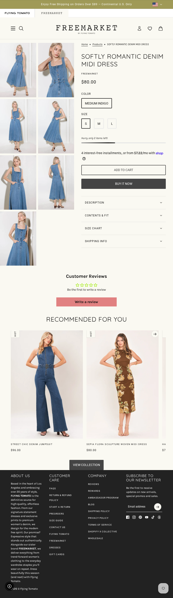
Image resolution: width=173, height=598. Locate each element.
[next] (155, 334)
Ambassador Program (103, 497)
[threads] (159, 517)
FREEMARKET (57, 541)
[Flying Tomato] (86, 28)
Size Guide (56, 520)
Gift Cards (56, 554)
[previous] (18, 334)
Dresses (55, 547)
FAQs (52, 488)
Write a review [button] (86, 302)
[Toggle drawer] (13, 28)
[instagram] (134, 517)
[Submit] (157, 506)
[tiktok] (152, 517)
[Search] (21, 28)
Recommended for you (86, 319)
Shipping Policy (99, 511)
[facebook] (127, 517)
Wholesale (95, 538)
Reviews (93, 484)
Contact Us (57, 527)
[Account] (139, 28)
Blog (91, 504)
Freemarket (89, 73)
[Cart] (160, 28)
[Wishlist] (150, 28)
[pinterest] (140, 517)
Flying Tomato (59, 534)
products (97, 44)
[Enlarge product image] (18, 70)
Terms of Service (100, 525)
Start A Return (59, 507)
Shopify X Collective (102, 531)
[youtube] (146, 517)
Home (84, 44)
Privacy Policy (98, 518)
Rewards (94, 491)
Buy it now (123, 183)
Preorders (56, 513)
